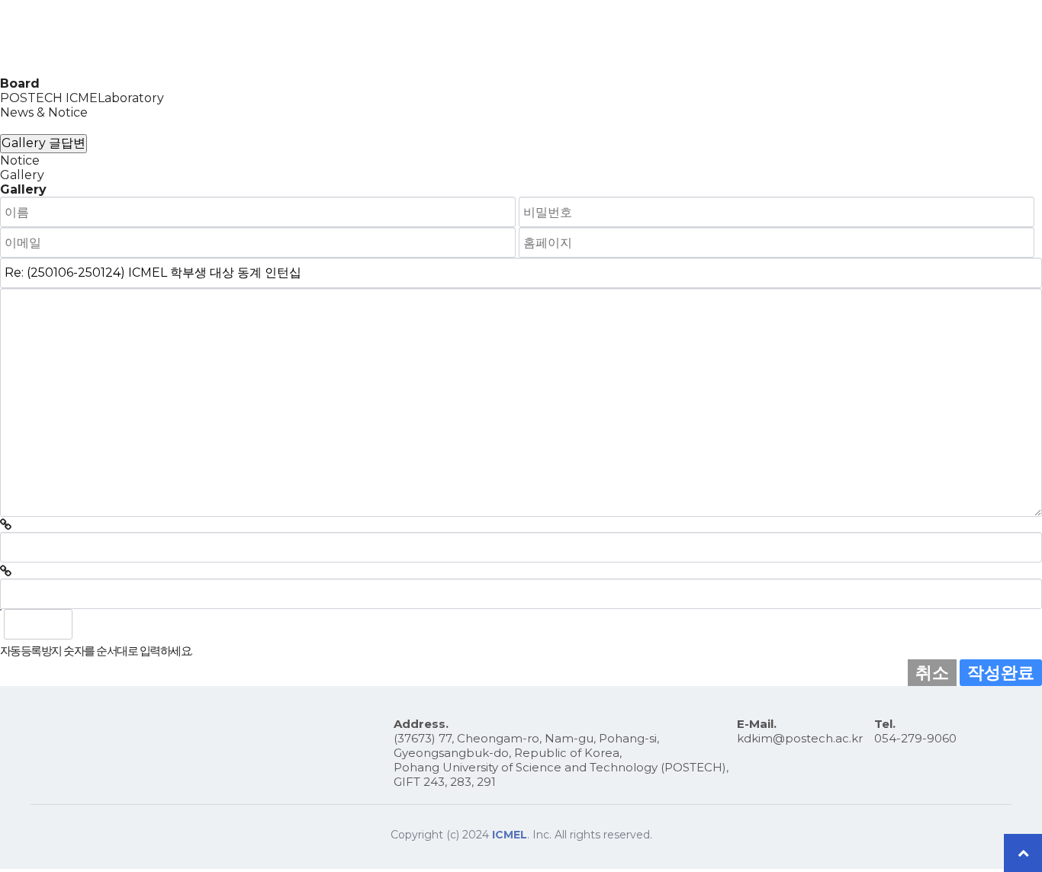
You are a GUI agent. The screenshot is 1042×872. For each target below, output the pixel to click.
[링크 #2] (5, 571)
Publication (739, 38)
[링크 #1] (5, 525)
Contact (982, 38)
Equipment (898, 38)
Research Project (628, 38)
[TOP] (1023, 853)
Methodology (510, 38)
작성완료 (1000, 672)
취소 (932, 672)
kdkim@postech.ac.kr (800, 738)
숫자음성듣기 (91, 624)
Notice (20, 160)
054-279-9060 (915, 738)
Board (819, 38)
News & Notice (44, 112)
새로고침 (124, 624)
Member (418, 38)
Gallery (22, 127)
